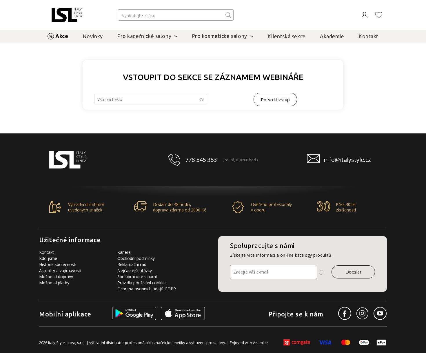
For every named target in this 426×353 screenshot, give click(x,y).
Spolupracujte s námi (137, 276)
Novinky (93, 36)
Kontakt (368, 36)
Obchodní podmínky (136, 258)
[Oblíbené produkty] (379, 15)
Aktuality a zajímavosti (60, 270)
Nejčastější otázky (134, 270)
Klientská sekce (286, 36)
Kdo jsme (48, 258)
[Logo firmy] (66, 15)
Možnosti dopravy (56, 276)
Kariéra (124, 252)
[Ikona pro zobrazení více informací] (321, 272)
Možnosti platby (54, 282)
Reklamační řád (131, 264)
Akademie (332, 36)
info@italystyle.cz (347, 160)
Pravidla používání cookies (142, 282)
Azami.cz (260, 342)
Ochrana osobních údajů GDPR (146, 289)
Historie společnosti (57, 264)
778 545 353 (201, 160)
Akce (61, 36)
